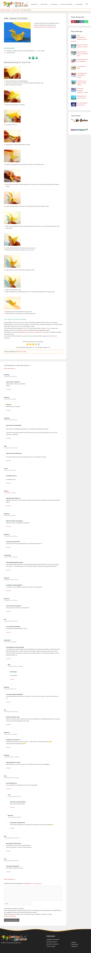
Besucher (29, 883)
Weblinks (73, 942)
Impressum (74, 946)
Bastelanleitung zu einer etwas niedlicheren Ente (31, 332)
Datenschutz (74, 944)
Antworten (8, 389)
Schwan (24, 328)
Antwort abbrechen (37, 883)
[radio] (27, 344)
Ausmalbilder (79, 4)
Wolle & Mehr (44, 4)
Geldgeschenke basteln (52, 939)
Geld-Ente (54, 336)
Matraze (6, 491)
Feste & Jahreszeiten (66, 4)
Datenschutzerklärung (10, 916)
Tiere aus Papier (22, 351)
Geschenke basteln (51, 941)
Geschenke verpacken (52, 944)
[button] (86, 4)
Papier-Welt (34, 4)
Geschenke (54, 4)
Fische (48, 328)
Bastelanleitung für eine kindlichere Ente (44, 27)
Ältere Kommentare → (10, 368)
